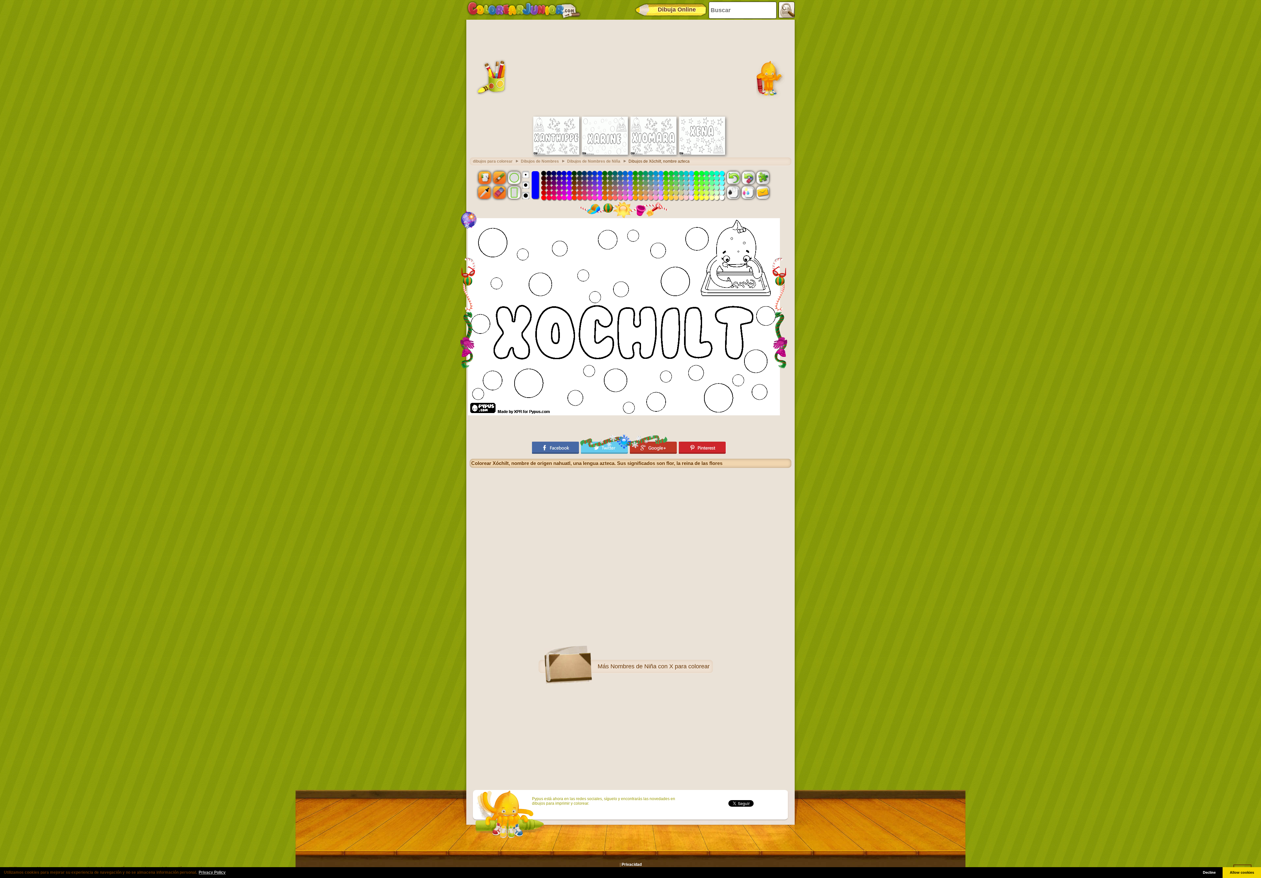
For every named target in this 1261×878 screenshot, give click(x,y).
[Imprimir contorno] (733, 192)
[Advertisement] (630, 67)
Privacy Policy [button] (212, 872)
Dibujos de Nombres (540, 161)
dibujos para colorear (493, 161)
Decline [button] (1209, 872)
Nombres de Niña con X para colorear (660, 666)
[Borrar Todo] (748, 177)
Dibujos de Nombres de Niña (593, 161)
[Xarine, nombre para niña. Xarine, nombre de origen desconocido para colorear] (605, 153)
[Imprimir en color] (748, 192)
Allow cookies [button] (1242, 872)
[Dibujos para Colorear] (524, 10)
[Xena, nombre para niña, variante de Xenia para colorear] (702, 153)
